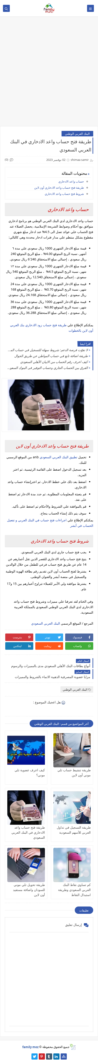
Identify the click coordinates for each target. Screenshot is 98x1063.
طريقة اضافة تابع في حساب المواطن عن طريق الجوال (51, 356)
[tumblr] (49, 1056)
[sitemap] (64, 1056)
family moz (30, 1047)
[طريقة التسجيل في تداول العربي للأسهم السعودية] (72, 807)
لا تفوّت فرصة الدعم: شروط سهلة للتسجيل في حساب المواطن (47, 350)
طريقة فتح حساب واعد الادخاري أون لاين (59, 188)
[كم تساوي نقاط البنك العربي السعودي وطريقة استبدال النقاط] (72, 865)
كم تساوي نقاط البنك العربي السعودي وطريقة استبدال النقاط (74, 890)
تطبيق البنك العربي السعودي (59, 457)
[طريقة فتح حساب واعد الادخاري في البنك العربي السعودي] (26, 807)
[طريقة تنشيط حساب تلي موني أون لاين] (72, 750)
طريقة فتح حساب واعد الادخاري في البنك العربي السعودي (28, 832)
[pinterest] (42, 1056)
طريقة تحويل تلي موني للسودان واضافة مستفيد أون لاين (29, 890)
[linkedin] (56, 1056)
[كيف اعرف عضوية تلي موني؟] (26, 750)
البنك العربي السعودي (45, 623)
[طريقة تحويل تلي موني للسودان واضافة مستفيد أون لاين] (26, 865)
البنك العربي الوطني (77, 134)
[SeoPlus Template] (73, 1047)
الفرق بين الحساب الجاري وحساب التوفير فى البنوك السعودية (47, 368)
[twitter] (34, 1056)
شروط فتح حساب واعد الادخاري (64, 194)
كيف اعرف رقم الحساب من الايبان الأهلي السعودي (54, 362)
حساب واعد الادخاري (71, 181)
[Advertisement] (49, 73)
